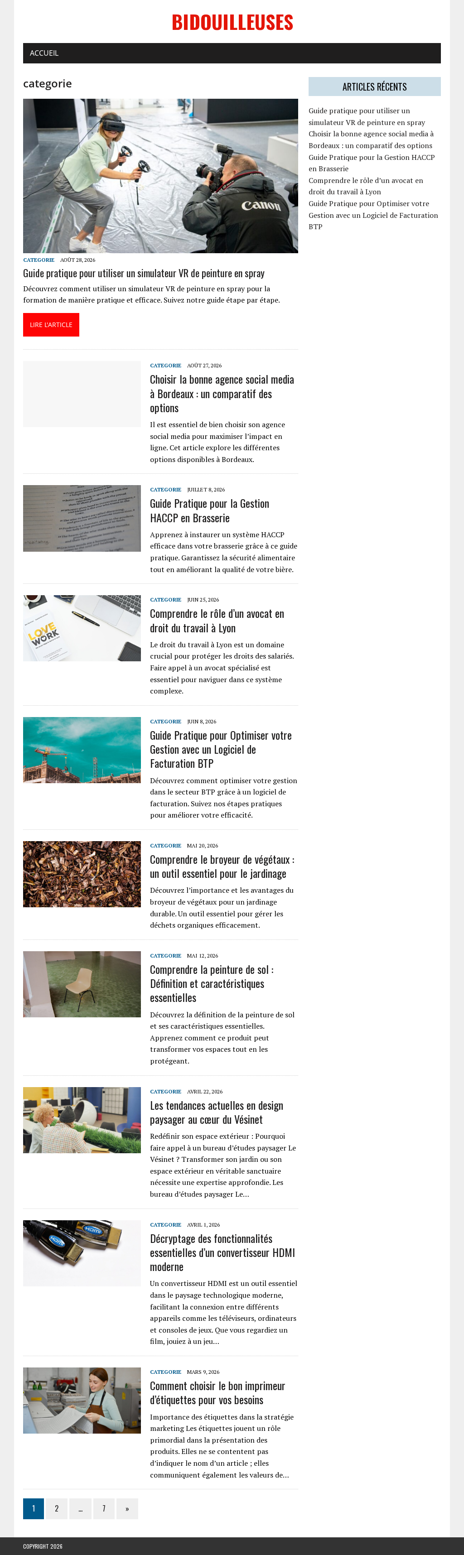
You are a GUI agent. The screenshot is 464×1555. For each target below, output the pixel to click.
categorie (38, 259)
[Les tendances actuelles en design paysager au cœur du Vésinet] (82, 1147)
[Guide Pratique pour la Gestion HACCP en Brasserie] (82, 545)
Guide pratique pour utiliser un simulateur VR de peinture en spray (144, 272)
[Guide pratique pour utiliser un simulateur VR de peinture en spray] (160, 247)
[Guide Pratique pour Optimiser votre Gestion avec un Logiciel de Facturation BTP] (82, 777)
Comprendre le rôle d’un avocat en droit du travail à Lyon (217, 620)
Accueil (44, 53)
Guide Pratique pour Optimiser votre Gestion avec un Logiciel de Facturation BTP (221, 749)
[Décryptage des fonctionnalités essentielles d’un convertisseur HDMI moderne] (82, 1280)
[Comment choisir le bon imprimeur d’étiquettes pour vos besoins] (82, 1428)
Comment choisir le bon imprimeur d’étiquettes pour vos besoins (217, 1392)
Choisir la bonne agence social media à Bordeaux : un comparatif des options (222, 393)
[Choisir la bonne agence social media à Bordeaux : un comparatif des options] (82, 421)
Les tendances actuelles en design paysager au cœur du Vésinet (216, 1112)
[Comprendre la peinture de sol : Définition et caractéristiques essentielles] (82, 1011)
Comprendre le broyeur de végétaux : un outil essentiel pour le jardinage (222, 866)
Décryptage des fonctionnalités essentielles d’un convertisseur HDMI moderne (222, 1252)
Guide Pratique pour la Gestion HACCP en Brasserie (209, 510)
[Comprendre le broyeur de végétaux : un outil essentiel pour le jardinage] (82, 901)
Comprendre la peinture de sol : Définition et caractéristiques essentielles (211, 983)
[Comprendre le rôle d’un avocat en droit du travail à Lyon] (82, 655)
